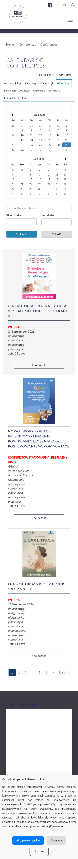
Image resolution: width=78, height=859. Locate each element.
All (5, 83)
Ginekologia (64, 83)
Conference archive (55, 75)
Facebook (50, 7)
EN (63, 4)
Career (17, 767)
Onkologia (39, 90)
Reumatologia (12, 97)
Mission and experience (29, 734)
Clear (56, 234)
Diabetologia (47, 83)
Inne (24, 97)
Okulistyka (25, 90)
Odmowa (56, 840)
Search (21, 234)
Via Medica (20, 717)
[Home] (13, 13)
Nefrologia (10, 90)
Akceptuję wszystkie (28, 840)
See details (39, 365)
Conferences (27, 44)
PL (57, 4)
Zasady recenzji (23, 750)
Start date (13, 215)
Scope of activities (25, 725)
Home (10, 44)
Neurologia (31, 83)
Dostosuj (39, 851)
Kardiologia (16, 83)
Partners (18, 759)
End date (47, 215)
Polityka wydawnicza (27, 742)
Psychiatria (53, 90)
